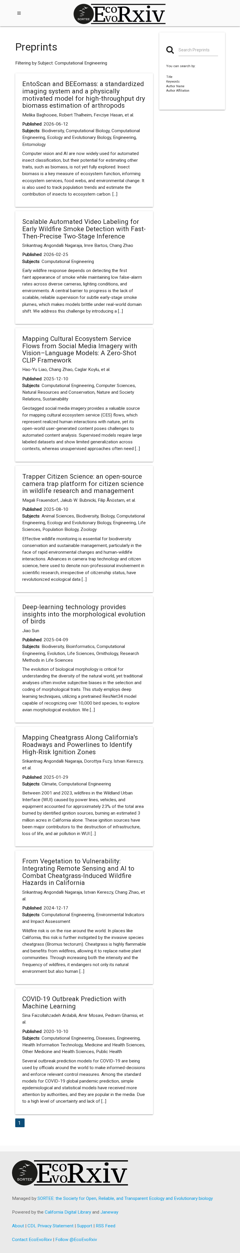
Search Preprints (194, 50)
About (18, 1225)
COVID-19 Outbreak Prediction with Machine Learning (74, 1002)
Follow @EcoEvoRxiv (76, 1239)
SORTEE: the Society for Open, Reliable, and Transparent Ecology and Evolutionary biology (125, 1198)
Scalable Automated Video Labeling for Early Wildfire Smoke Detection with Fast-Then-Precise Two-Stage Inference (84, 229)
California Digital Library (68, 1212)
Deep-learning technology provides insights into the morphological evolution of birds (83, 614)
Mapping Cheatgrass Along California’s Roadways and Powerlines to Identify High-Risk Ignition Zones (80, 744)
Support (84, 1225)
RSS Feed (105, 1225)
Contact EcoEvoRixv (32, 1239)
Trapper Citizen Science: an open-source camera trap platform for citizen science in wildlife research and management (83, 483)
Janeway (109, 1212)
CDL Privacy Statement (50, 1225)
